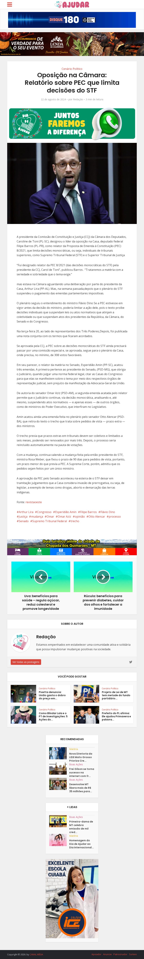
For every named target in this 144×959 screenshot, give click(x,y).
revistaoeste (33, 502)
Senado (24, 521)
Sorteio (133, 954)
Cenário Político (72, 69)
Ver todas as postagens (25, 662)
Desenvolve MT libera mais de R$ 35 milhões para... (80, 788)
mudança (37, 516)
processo (115, 516)
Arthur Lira (26, 512)
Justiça (23, 516)
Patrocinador (120, 954)
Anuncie (107, 954)
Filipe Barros (88, 512)
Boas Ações (76, 764)
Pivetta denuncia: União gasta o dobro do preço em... (52, 695)
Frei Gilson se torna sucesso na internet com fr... (81, 772)
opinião (80, 516)
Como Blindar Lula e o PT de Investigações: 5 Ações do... (53, 716)
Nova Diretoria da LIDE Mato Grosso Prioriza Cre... (80, 757)
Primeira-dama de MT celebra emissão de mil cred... (81, 827)
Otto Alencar (97, 516)
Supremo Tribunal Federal (49, 521)
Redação (78, 99)
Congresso (44, 512)
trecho (75, 521)
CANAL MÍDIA (36, 954)
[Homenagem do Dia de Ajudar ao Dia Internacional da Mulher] (59, 840)
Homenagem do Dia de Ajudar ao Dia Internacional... (81, 844)
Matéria (73, 749)
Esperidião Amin (65, 512)
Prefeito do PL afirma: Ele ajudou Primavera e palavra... (116, 716)
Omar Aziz (64, 516)
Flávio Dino (107, 512)
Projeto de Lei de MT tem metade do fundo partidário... (116, 695)
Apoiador (96, 954)
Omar (50, 516)
